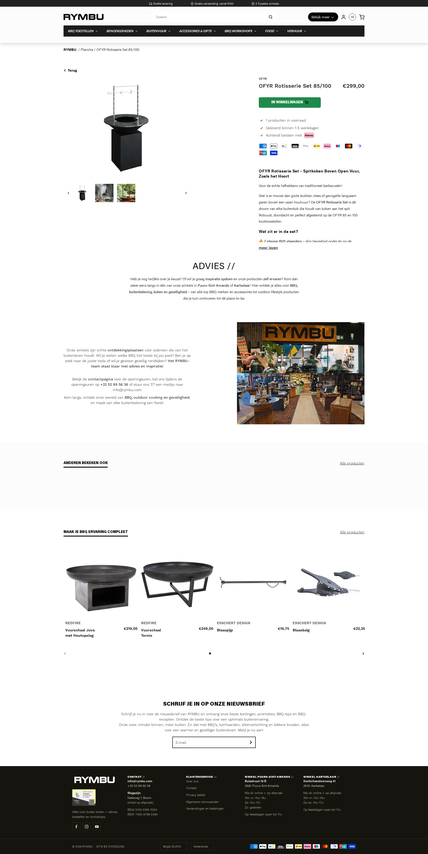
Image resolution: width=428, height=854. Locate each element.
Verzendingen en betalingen (205, 808)
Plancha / (89, 49)
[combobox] (214, 16)
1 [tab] (210, 653)
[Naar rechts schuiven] (186, 193)
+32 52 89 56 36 (139, 786)
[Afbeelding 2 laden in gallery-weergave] (104, 193)
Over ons (192, 781)
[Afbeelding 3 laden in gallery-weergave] (126, 193)
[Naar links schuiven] (68, 193)
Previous (64, 653)
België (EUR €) (172, 846)
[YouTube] (97, 827)
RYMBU (70, 49)
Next (363, 653)
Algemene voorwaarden (202, 801)
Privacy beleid (195, 794)
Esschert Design (233, 623)
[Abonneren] (251, 742)
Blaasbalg (301, 630)
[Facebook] (76, 827)
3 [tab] (218, 653)
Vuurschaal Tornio (151, 633)
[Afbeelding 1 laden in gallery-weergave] (82, 193)
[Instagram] (86, 827)
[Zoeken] (270, 16)
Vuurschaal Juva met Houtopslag (80, 633)
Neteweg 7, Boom (139, 798)
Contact (191, 788)
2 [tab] (214, 653)
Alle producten (352, 463)
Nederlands (200, 846)
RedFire (73, 623)
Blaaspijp (225, 630)
